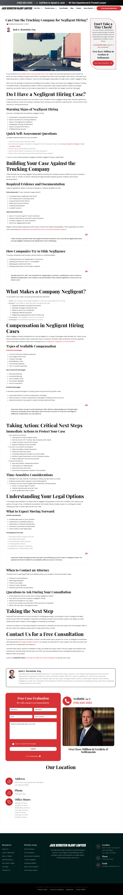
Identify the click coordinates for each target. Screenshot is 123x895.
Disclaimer (69, 890)
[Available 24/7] (67, 701)
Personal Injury (29, 849)
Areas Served (88, 8)
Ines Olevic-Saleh (8, 863)
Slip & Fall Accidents (31, 867)
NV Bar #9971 (80, 890)
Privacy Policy (34, 756)
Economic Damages (14, 350)
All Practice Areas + (31, 870)
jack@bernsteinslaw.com (111, 866)
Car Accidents (29, 853)
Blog (72, 8)
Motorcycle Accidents (32, 856)
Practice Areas (49, 8)
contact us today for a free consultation (41, 658)
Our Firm (37, 8)
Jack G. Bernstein (8, 853)
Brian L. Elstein (7, 856)
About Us (5, 849)
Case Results (63, 8)
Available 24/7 (81, 698)
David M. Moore (7, 860)
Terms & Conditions (57, 890)
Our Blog (5, 867)
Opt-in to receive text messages (25, 744)
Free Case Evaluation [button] (101, 63)
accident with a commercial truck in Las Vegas (36, 74)
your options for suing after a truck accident (59, 341)
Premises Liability (30, 863)
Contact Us (6, 870)
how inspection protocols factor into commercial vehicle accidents (42, 229)
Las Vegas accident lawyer (28, 642)
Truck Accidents (30, 860)
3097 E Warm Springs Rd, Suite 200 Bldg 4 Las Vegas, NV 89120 (29, 783)
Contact (78, 8)
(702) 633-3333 (20, 794)
